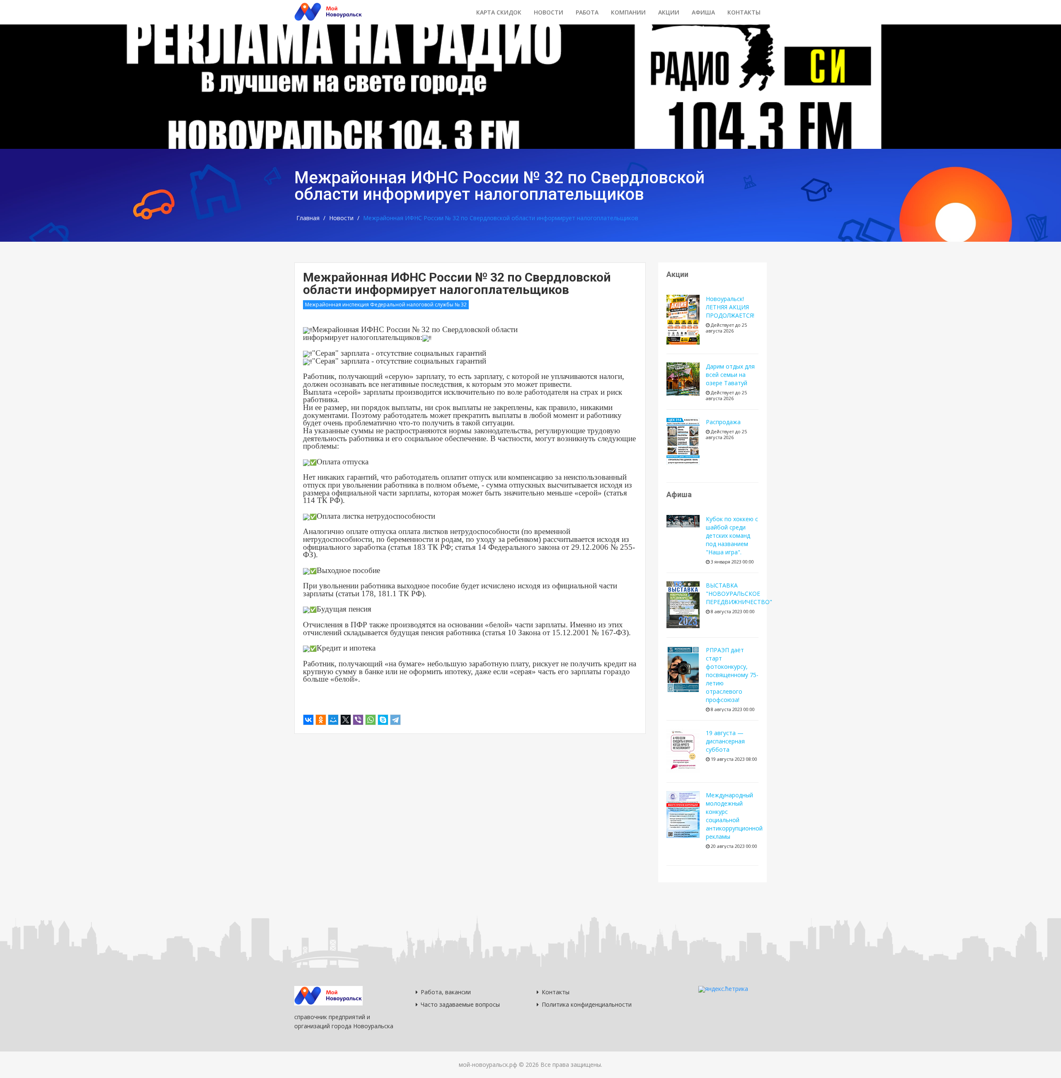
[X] (346, 720)
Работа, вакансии (446, 992)
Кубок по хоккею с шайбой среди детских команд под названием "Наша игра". (732, 535)
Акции (668, 12)
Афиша (703, 12)
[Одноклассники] (321, 720)
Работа (587, 12)
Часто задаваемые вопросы (460, 1004)
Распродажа (723, 422)
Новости (548, 12)
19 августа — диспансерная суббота (725, 741)
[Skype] (383, 720)
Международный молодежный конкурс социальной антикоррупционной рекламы (734, 815)
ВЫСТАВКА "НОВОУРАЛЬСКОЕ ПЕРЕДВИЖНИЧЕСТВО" (739, 593)
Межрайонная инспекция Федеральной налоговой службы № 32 (386, 304)
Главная (308, 218)
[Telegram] (395, 720)
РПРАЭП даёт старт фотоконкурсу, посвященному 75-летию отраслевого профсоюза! (732, 675)
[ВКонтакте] (308, 720)
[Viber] (358, 720)
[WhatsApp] (370, 720)
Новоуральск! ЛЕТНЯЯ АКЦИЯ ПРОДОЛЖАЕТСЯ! (730, 307)
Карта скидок (498, 12)
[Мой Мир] (333, 720)
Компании (628, 12)
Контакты (744, 12)
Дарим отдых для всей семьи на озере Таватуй (730, 374)
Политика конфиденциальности (587, 1004)
